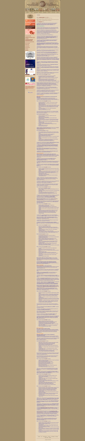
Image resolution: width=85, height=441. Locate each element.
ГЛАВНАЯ (27, 12)
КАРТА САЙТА (53, 12)
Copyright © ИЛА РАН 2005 (48, 439)
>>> (50, 20)
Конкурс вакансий (27, 43)
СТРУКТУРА (40, 12)
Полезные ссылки (27, 47)
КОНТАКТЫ (49, 12)
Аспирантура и (27, 37)
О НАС (31, 12)
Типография (26, 50)
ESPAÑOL (58, 12)
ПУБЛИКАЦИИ (44, 12)
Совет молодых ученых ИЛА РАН (29, 41)
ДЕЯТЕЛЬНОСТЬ (36, 12)
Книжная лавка (27, 44)
